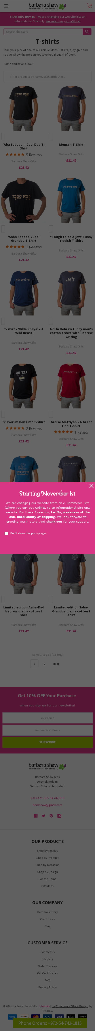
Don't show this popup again (29, 533)
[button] (91, 485)
